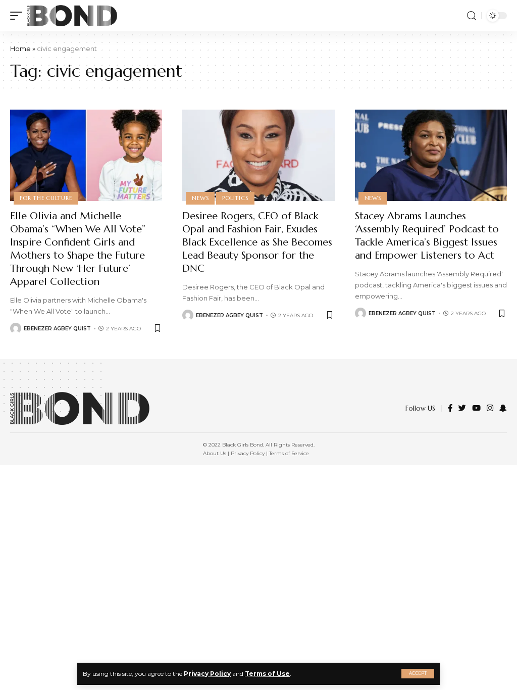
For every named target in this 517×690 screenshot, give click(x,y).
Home (20, 48)
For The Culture (46, 198)
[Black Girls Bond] (72, 15)
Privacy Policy (207, 673)
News (200, 198)
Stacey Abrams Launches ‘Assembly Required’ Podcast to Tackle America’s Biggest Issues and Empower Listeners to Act (427, 236)
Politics (235, 198)
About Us (214, 453)
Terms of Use (267, 673)
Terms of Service (289, 453)
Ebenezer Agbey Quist (57, 328)
